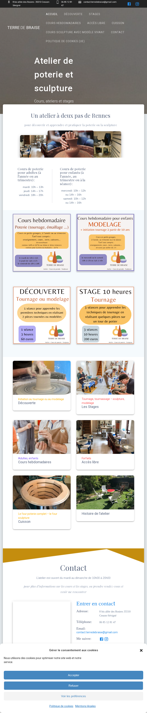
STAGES (94, 14)
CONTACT (118, 32)
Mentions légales (85, 706)
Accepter (73, 675)
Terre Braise (23, 28)
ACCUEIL (52, 14)
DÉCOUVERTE (73, 14)
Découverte (27, 403)
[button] (141, 650)
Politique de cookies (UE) (65, 41)
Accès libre (90, 462)
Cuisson (24, 522)
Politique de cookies (61, 706)
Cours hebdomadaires (34, 462)
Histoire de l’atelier (96, 514)
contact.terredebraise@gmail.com (97, 632)
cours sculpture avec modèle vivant (75, 32)
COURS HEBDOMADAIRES (63, 23)
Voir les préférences (73, 696)
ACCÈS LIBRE (96, 23)
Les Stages (90, 407)
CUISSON (118, 23)
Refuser (73, 685)
